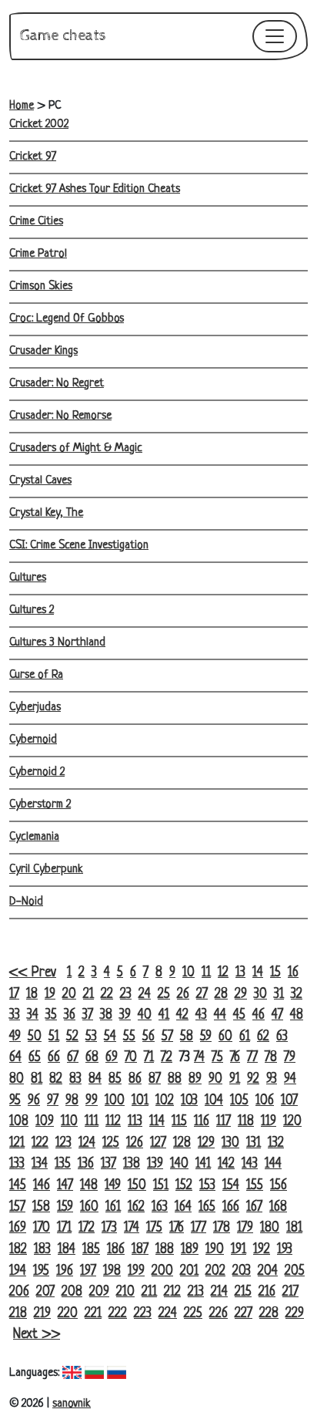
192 (261, 1249)
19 (50, 994)
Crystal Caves (40, 480)
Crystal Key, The (46, 513)
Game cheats (63, 36)
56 (148, 1037)
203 (241, 1271)
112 (113, 1121)
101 (140, 1101)
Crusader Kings (43, 351)
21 (88, 994)
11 (206, 973)
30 (260, 994)
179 (245, 1228)
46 (258, 1015)
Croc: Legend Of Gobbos (66, 318)
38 (106, 1015)
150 (137, 1185)
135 (63, 1164)
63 (282, 1037)
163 (160, 1207)
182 (18, 1249)
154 (230, 1185)
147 (65, 1185)
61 (244, 1037)
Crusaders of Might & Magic (75, 448)
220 (68, 1313)
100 (115, 1101)
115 (179, 1121)
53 (91, 1037)
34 (32, 1015)
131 (253, 1143)
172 (86, 1228)
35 (51, 1015)
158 (41, 1207)
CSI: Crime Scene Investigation (78, 545)
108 (18, 1121)
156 (278, 1185)
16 (293, 973)
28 (221, 994)
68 (91, 1057)
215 (243, 1292)
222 (117, 1313)
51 (53, 1037)
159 (65, 1207)
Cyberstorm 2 (40, 804)
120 (292, 1121)
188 (164, 1249)
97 (52, 1101)
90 (215, 1079)
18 (32, 994)
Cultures (27, 578)
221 (93, 1313)
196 (64, 1271)
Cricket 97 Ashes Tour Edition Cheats (94, 189)
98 (71, 1101)
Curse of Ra (36, 675)
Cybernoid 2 (37, 772)
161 (113, 1207)
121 (17, 1143)
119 (268, 1121)
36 (69, 1015)
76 (235, 1057)
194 (17, 1271)
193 (284, 1249)
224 (167, 1313)
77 (252, 1057)
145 (17, 1185)
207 (45, 1292)
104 (214, 1101)
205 (295, 1271)
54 (110, 1037)
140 (179, 1164)
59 (206, 1037)
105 (239, 1101)
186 (116, 1249)
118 (246, 1121)
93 (271, 1079)
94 (290, 1079)
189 (190, 1249)
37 (87, 1015)
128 (182, 1143)
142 (226, 1164)
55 (129, 1037)
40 (145, 1015)
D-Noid (26, 902)
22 (107, 994)
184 (66, 1249)
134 (40, 1164)
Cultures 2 (31, 610)
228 (269, 1313)
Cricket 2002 (38, 124)
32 (296, 994)
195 (41, 1271)
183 (42, 1249)
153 (207, 1185)
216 (267, 1292)
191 (238, 1249)
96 (34, 1101)
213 (196, 1292)
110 (69, 1121)
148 (89, 1185)
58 (186, 1037)
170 (41, 1228)
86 (135, 1079)
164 (183, 1207)
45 (239, 1015)
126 (134, 1143)
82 (55, 1079)
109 (44, 1121)
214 (219, 1292)
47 (277, 1015)
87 (154, 1079)
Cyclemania (34, 837)
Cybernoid (33, 740)
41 (163, 1015)
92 (253, 1079)
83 (75, 1079)
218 (18, 1313)
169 (17, 1228)
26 (183, 994)
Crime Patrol (38, 254)
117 (223, 1121)
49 (15, 1037)
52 (72, 1037)
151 (161, 1185)
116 (201, 1121)
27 (202, 994)
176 (176, 1228)
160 (89, 1207)
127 (158, 1143)
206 (19, 1292)
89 (195, 1079)
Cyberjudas (35, 707)
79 (289, 1057)
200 (162, 1271)
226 (218, 1313)
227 (243, 1313)
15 (275, 973)
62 (263, 1037)
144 (273, 1164)
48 (296, 1015)
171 (64, 1228)
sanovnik (71, 1404)
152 (183, 1185)
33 (14, 1015)
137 (108, 1164)
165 (207, 1207)
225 (193, 1313)
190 (214, 1249)
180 (269, 1228)
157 (17, 1207)
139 (155, 1164)
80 (16, 1079)
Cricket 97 (32, 157)
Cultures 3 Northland (57, 642)
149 (113, 1185)
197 (88, 1271)
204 (268, 1271)
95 (15, 1101)
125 (110, 1143)
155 (254, 1185)
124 (86, 1143)
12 (223, 973)
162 (136, 1207)
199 (136, 1271)
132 (276, 1143)
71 (149, 1057)
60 (225, 1037)
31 (279, 994)
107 (289, 1101)
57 (167, 1037)
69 (111, 1057)
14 (257, 973)
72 (166, 1057)
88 (175, 1079)
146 (41, 1185)
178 (221, 1228)
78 (271, 1057)
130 (230, 1143)
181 (294, 1228)
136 (86, 1164)
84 (95, 1079)
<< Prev (32, 973)
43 (201, 1015)
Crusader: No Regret (56, 383)
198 (112, 1271)
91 (234, 1079)
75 (217, 1057)
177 (198, 1228)
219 (42, 1313)
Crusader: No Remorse (60, 416)
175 (154, 1228)
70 (131, 1057)
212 (172, 1292)
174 (131, 1228)
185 (91, 1249)
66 (54, 1057)
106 (264, 1101)
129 (206, 1143)
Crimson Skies (40, 286)
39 (125, 1015)
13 (240, 973)
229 (294, 1313)
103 (189, 1101)
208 (72, 1292)
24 (144, 994)
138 (131, 1164)
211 (149, 1292)
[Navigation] (274, 36)
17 (14, 994)
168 (278, 1207)
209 (99, 1292)
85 (115, 1079)
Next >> (36, 1334)
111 (91, 1121)
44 (220, 1015)
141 (203, 1164)
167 (254, 1207)
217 (290, 1292)
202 (215, 1271)
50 (35, 1037)
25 (164, 994)
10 (188, 973)
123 (63, 1143)
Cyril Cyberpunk (46, 869)
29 (241, 994)
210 (125, 1292)
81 (36, 1079)
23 (126, 994)
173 (109, 1228)
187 (140, 1249)
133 (17, 1164)
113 (135, 1121)
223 (143, 1313)
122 (40, 1143)
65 (34, 1057)
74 (199, 1057)
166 (230, 1207)
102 (164, 1101)
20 (69, 994)
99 (91, 1101)
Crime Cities (36, 221)
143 (250, 1164)
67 (72, 1057)
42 (182, 1015)
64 (15, 1057)
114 (157, 1121)
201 (189, 1271)
